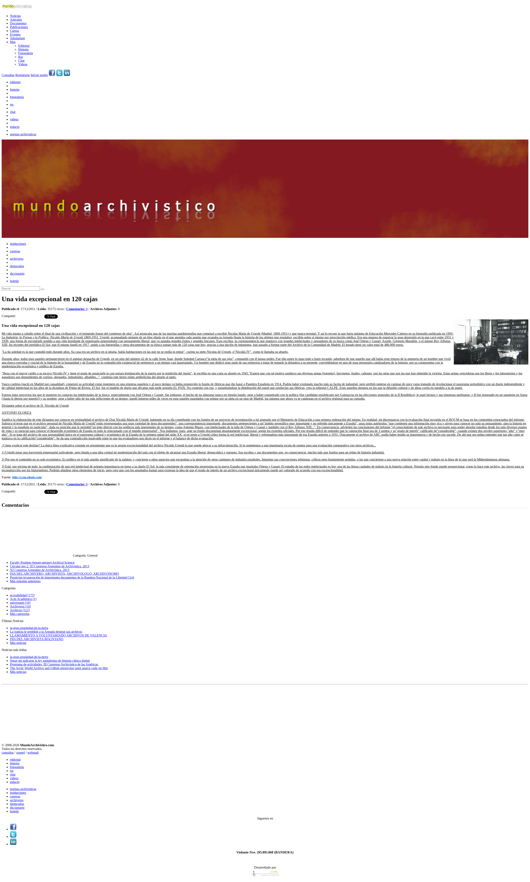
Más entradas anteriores (25, 581)
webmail (33, 752)
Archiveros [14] (20, 606)
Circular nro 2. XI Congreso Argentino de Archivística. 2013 (49, 566)
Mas (13, 42)
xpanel (20, 752)
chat (12, 112)
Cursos (14, 30)
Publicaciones (19, 27)
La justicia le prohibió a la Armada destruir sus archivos (46, 631)
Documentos (18, 23)
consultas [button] (8, 752)
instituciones (18, 243)
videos (14, 119)
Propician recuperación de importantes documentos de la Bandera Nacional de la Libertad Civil (72, 577)
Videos (22, 64)
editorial (15, 82)
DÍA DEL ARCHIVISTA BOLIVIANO (36, 639)
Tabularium (17, 38)
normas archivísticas (23, 134)
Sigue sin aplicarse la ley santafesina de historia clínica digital (50, 660)
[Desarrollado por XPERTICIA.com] (265, 876)
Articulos (16, 19)
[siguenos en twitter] (59, 75)
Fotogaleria (25, 53)
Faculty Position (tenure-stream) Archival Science (42, 562)
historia (14, 89)
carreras (15, 251)
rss (11, 104)
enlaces (14, 127)
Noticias (15, 16)
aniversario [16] (20, 602)
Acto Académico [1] (23, 599)
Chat (21, 60)
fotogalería (17, 97)
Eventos (15, 34)
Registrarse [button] (22, 75)
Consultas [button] (8, 75)
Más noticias (18, 643)
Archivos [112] (20, 610)
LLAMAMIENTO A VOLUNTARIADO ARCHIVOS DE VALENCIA (58, 635)
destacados (17, 266)
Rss (20, 57)
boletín (14, 281)
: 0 (77, 309)
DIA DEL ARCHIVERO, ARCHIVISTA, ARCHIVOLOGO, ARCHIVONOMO (64, 573)
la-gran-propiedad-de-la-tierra (29, 628)
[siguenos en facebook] (52, 75)
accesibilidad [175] (22, 595)
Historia (23, 49)
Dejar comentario (13, 496)
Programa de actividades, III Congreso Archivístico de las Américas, (54, 664)
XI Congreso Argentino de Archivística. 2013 (39, 570)
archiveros (16, 258)
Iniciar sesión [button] (39, 75)
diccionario (17, 273)
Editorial (23, 45)
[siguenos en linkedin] (67, 75)
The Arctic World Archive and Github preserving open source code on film (59, 668)
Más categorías (19, 614)
